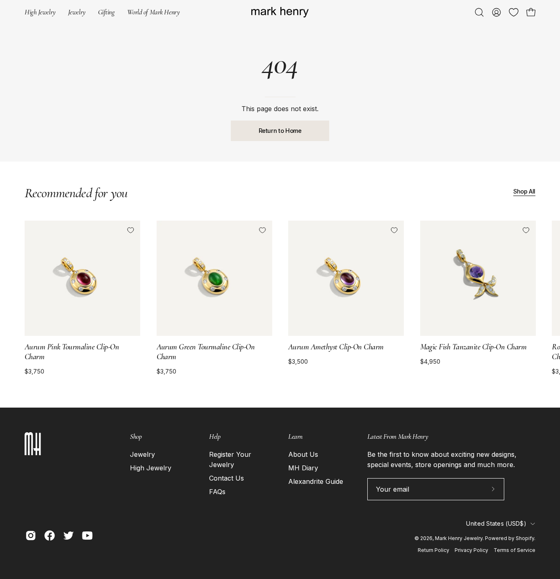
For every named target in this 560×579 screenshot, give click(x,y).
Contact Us (226, 478)
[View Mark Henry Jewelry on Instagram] (31, 535)
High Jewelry (150, 468)
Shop (135, 436)
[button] (106, 12)
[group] (280, 298)
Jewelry (142, 454)
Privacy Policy (471, 550)
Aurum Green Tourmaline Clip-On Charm (206, 352)
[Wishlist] (513, 12)
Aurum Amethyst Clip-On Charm (336, 347)
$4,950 (430, 362)
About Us (303, 454)
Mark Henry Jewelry (459, 538)
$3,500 (298, 362)
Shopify (525, 538)
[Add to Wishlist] (130, 230)
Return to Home (280, 130)
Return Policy (433, 550)
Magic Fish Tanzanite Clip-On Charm (473, 347)
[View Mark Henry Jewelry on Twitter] (68, 535)
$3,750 (34, 371)
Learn (295, 436)
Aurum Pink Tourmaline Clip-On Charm (72, 352)
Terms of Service (514, 550)
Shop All (524, 191)
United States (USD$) (496, 523)
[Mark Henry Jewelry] (280, 12)
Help (214, 436)
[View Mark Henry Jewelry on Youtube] (87, 535)
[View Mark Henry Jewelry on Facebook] (49, 535)
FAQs (217, 492)
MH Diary (303, 468)
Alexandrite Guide (315, 481)
